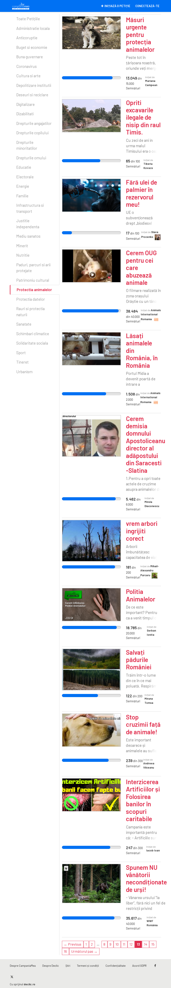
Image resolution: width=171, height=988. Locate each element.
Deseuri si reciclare (32, 94)
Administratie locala (33, 28)
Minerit (22, 245)
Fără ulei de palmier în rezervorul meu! (141, 193)
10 (117, 944)
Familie (22, 195)
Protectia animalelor (34, 289)
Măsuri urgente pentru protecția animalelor (140, 34)
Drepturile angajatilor (34, 123)
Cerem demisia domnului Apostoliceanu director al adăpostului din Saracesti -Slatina (145, 444)
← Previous (72, 944)
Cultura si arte (28, 75)
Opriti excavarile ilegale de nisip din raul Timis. (143, 117)
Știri (67, 965)
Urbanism (24, 371)
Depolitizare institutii (33, 85)
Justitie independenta (27, 223)
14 (145, 944)
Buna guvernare (29, 56)
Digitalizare (25, 104)
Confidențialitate (116, 965)
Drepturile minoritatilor (26, 145)
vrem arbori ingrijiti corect (141, 531)
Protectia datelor (30, 299)
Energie (22, 186)
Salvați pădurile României (138, 659)
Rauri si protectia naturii (30, 311)
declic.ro (29, 984)
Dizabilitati (25, 113)
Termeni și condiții (88, 965)
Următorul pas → (84, 951)
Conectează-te (147, 6)
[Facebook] (155, 966)
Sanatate (23, 324)
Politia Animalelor (140, 595)
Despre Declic (50, 965)
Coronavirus (26, 66)
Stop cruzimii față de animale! (143, 724)
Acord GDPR (139, 965)
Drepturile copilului (32, 132)
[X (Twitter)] (12, 977)
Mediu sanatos (28, 236)
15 (153, 944)
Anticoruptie (26, 37)
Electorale (25, 176)
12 (131, 944)
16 (65, 951)
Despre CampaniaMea (23, 965)
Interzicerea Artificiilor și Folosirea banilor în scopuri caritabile (143, 800)
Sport (21, 352)
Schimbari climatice (32, 333)
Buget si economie (31, 47)
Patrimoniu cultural (32, 280)
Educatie (23, 167)
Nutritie (22, 255)
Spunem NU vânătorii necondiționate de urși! (146, 878)
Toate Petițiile (28, 18)
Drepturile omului (31, 157)
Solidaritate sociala (32, 343)
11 (124, 944)
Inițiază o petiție (117, 6)
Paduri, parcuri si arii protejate (33, 267)
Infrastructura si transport (30, 208)
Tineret (22, 362)
